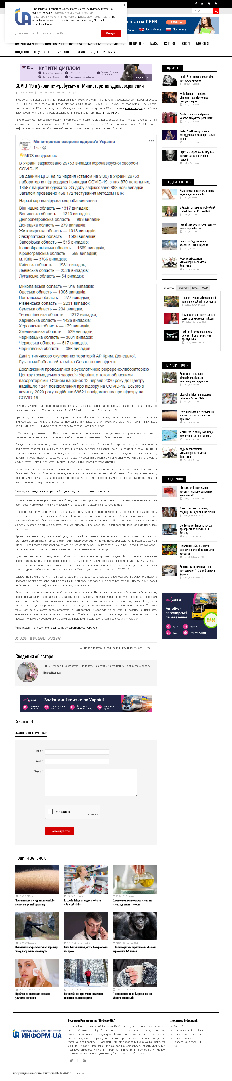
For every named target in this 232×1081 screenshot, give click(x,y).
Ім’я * (39, 751)
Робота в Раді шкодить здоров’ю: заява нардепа (194, 243)
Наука (153, 43)
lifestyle (169, 288)
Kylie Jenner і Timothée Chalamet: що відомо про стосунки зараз (194, 97)
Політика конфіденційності (189, 1030)
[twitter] (202, 4)
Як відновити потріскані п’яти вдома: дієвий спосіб (197, 192)
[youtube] (209, 4)
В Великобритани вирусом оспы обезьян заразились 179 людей (134, 949)
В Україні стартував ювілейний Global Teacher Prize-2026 (197, 209)
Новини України (26, 43)
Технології (170, 43)
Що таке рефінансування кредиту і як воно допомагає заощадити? (196, 491)
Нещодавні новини (178, 182)
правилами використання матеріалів (54, 17)
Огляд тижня (174, 479)
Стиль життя (63, 52)
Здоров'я (202, 43)
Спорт (186, 43)
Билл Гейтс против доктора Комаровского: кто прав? (86, 949)
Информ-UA (110, 113)
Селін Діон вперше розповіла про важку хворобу (197, 78)
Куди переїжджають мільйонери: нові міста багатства (193, 262)
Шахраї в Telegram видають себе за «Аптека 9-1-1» (82, 902)
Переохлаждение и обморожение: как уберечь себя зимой (132, 995)
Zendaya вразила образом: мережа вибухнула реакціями (196, 116)
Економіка (94, 43)
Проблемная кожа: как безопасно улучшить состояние (32, 995)
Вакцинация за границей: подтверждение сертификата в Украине (70, 491)
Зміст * (38, 771)
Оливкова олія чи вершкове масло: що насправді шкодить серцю (132, 902)
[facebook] (196, 4)
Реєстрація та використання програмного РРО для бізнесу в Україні (198, 570)
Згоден (111, 33)
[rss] (216, 4)
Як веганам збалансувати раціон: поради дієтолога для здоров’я (197, 550)
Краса (81, 52)
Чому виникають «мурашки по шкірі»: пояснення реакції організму (35, 902)
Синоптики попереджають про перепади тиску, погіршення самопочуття (36, 949)
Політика (75, 43)
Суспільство (115, 43)
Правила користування (187, 1034)
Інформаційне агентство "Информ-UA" (36, 1073)
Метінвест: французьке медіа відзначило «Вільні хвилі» (197, 434)
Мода (94, 52)
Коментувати (60, 831)
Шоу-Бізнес (42, 52)
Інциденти (136, 43)
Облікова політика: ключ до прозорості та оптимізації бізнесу (196, 529)
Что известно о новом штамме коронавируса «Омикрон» (65, 628)
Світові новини (53, 43)
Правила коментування (187, 1042)
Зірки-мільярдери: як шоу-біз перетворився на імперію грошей (196, 156)
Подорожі (22, 52)
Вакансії (178, 1026)
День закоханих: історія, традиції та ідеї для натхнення (197, 510)
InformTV (109, 52)
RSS (176, 1046)
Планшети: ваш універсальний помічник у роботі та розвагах (199, 299)
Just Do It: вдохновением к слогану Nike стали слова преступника (197, 335)
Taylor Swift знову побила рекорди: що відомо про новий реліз (197, 135)
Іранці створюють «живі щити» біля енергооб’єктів (198, 226)
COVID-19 (71, 410)
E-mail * (38, 761)
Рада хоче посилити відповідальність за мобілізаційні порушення (194, 377)
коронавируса (133, 108)
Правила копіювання (185, 1038)
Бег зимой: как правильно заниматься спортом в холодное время (83, 995)
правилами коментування (95, 17)
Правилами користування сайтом (73, 13)
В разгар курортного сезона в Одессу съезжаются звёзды (198, 316)
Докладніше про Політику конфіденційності (41, 33)
